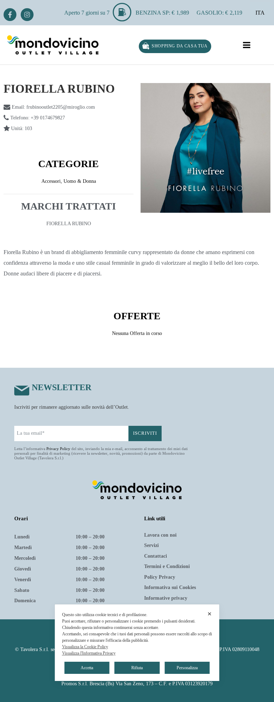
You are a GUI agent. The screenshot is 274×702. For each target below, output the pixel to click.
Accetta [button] (87, 667)
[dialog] (137, 642)
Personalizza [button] (187, 667)
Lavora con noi (160, 535)
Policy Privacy (159, 577)
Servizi (151, 545)
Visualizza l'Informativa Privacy (89, 653)
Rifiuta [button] (137, 667)
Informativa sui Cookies (170, 587)
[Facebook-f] (10, 14)
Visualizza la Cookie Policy (85, 646)
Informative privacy (165, 598)
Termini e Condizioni (167, 566)
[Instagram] (27, 14)
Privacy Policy (58, 449)
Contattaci (155, 556)
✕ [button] (209, 613)
